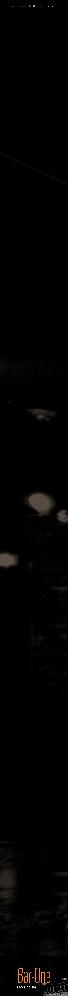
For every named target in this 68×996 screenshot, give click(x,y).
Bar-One (32, 6)
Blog (42, 6)
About (23, 6)
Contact (52, 6)
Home (14, 6)
